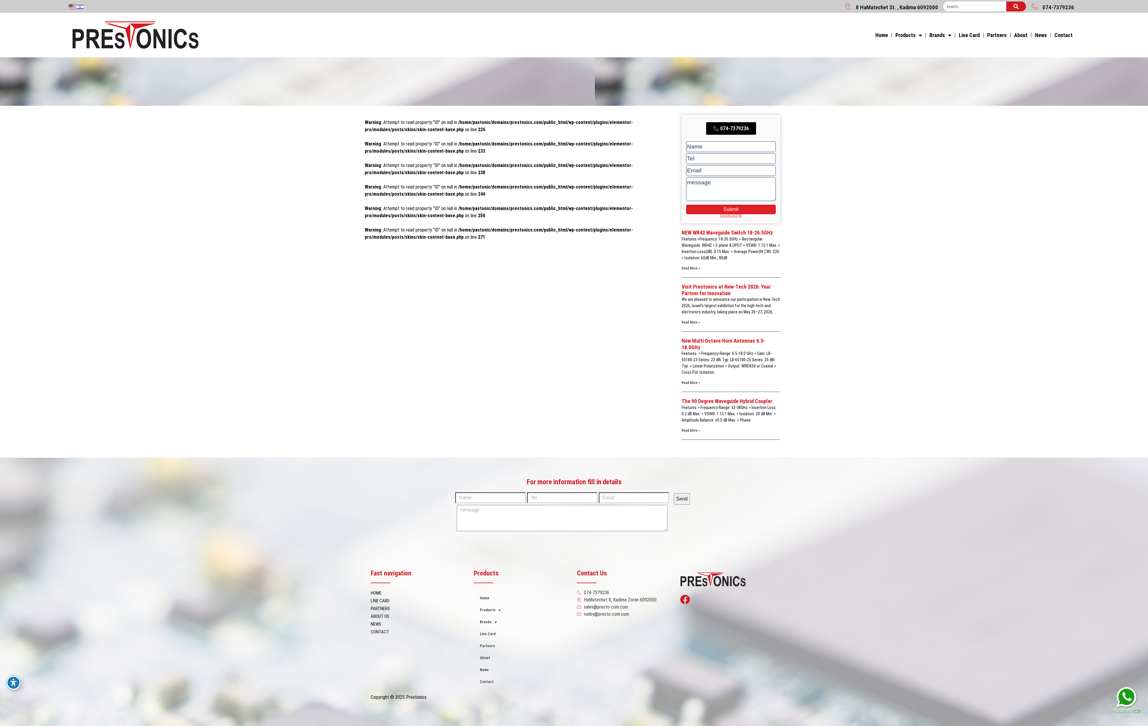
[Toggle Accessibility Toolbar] (13, 683)
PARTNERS (380, 608)
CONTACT (380, 632)
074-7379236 (1058, 7)
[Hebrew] (80, 7)
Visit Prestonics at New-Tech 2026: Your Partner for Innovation (726, 290)
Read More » (691, 268)
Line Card (969, 35)
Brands (937, 35)
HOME (376, 593)
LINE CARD (380, 601)
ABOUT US (380, 616)
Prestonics (416, 697)
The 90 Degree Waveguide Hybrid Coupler (727, 401)
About (1021, 35)
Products (905, 35)
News (1041, 35)
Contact (1063, 35)
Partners (997, 35)
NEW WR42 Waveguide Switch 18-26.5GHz (727, 232)
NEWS (376, 624)
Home (881, 35)
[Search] (1016, 6)
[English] (73, 7)
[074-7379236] (1034, 6)
